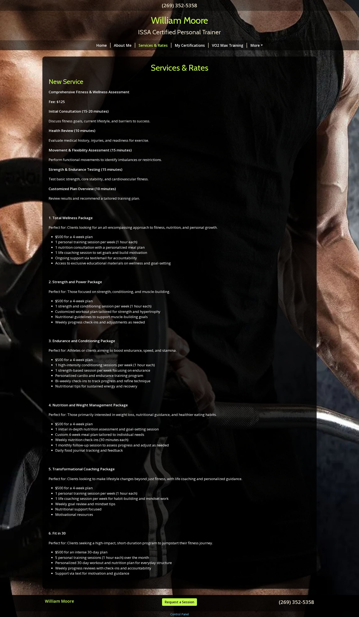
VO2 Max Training (227, 45)
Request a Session (179, 602)
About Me (123, 45)
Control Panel (179, 614)
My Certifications (190, 45)
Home (101, 45)
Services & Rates (153, 45)
